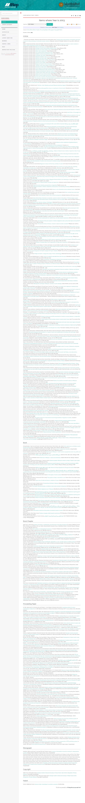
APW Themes (13, 53)
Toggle (21, 12)
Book (32, 29)
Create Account (7, 24)
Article (28, 29)
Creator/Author (48, 27)
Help (3, 46)
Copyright (56, 29)
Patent (60, 29)
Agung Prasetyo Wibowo (9, 54)
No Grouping (60, 27)
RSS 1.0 (73, 24)
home (3, 29)
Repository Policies (8, 49)
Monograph (51, 29)
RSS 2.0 (78, 24)
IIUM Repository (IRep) (31, 15)
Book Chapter (37, 29)
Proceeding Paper (44, 29)
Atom (69, 24)
